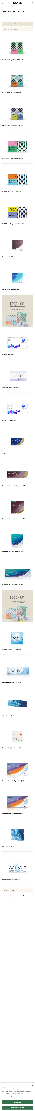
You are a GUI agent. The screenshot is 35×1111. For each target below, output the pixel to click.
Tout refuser (17, 1102)
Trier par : (7, 29)
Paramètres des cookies (17, 1097)
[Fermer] (33, 1085)
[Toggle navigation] (3, 2)
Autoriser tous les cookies (17, 1107)
